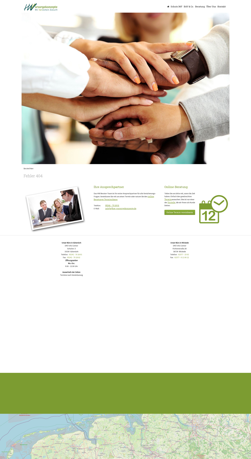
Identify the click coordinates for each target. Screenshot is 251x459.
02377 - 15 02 (183, 254)
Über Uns (211, 6)
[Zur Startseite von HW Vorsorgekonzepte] (41, 7)
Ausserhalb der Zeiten (71, 272)
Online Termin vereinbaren (179, 212)
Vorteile (171, 202)
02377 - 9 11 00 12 (181, 257)
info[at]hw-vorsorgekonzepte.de (120, 208)
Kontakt (221, 6)
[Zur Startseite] (168, 6)
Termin (168, 199)
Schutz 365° (176, 6)
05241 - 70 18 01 (112, 205)
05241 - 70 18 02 (73, 257)
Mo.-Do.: (71, 263)
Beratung (200, 6)
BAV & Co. (189, 6)
